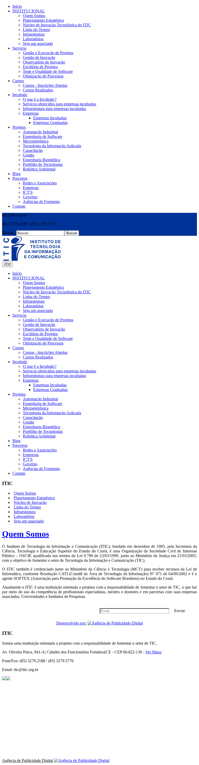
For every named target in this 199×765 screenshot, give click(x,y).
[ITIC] (32, 249)
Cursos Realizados (38, 90)
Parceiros (19, 178)
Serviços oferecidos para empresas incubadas (59, 104)
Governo (30, 197)
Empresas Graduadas (50, 122)
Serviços (19, 48)
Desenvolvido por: (71, 623)
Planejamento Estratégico (43, 20)
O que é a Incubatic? (39, 99)
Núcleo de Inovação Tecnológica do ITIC (57, 25)
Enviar (179, 610)
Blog (16, 173)
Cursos (18, 81)
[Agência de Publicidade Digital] (115, 623)
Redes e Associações (40, 183)
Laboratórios (33, 39)
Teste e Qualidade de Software (48, 71)
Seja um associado (38, 43)
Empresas (31, 113)
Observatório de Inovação (44, 62)
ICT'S (28, 192)
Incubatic (19, 94)
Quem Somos (34, 15)
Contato (18, 206)
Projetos (19, 127)
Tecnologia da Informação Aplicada (52, 146)
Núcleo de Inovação (30, 502)
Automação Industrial (40, 132)
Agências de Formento (41, 201)
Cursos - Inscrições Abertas (45, 85)
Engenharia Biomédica (41, 160)
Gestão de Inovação (39, 57)
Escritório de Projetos (40, 67)
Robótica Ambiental (39, 169)
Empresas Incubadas (50, 118)
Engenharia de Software (42, 136)
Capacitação (33, 150)
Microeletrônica (35, 141)
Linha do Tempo (36, 29)
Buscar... (9, 233)
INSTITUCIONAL (28, 11)
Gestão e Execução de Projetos (48, 53)
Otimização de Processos (43, 76)
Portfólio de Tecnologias (43, 164)
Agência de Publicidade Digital (27, 760)
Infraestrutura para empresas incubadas (54, 108)
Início (17, 6)
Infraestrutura (34, 34)
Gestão (28, 155)
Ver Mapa (153, 652)
